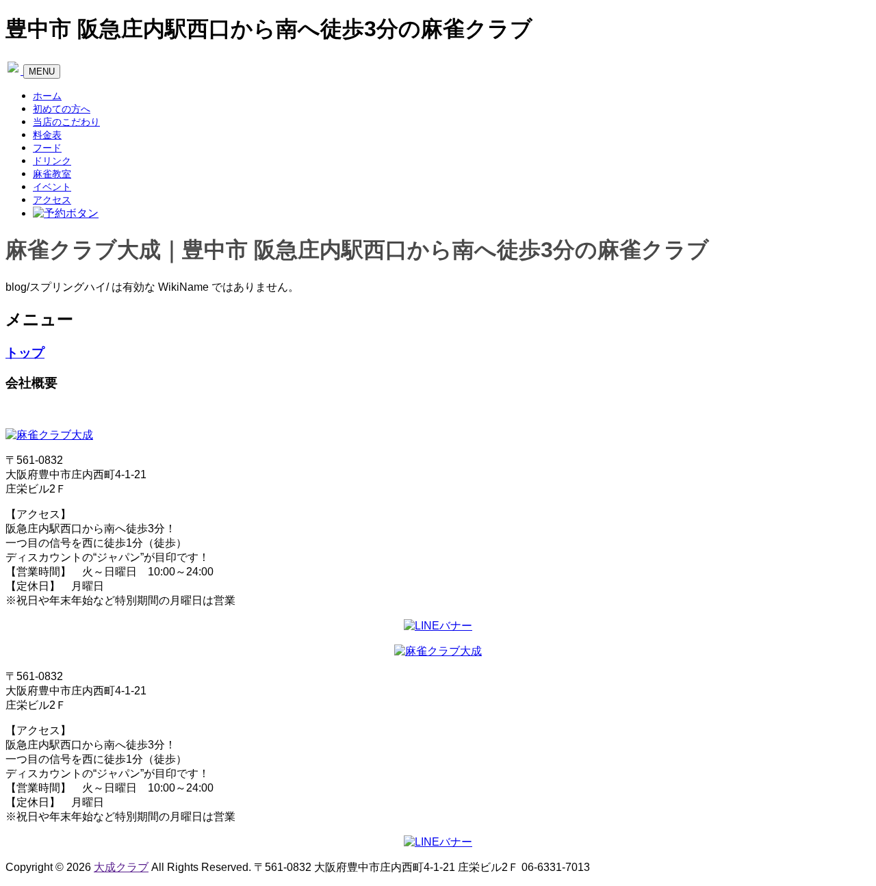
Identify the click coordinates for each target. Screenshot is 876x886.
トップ (24, 353)
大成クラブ (121, 867)
